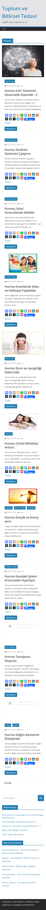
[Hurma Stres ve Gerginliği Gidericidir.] (23, 343)
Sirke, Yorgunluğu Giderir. (13, 834)
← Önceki (6, 783)
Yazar (21, 86)
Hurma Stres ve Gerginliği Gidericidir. (23, 370)
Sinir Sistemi (10, 81)
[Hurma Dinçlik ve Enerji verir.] (23, 496)
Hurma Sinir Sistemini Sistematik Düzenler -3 (21, 92)
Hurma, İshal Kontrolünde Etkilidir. (20, 210)
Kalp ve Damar (20, 508)
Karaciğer (31, 508)
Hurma (8, 725)
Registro (5, 858)
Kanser (15, 725)
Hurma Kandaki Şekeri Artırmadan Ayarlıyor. (21, 578)
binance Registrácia (10, 850)
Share (8, 123)
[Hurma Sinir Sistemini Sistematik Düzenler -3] (23, 61)
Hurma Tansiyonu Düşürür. (18, 658)
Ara (41, 798)
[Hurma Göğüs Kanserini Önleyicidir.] (23, 711)
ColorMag (17, 905)
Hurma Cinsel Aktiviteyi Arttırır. (21, 445)
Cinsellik (9, 434)
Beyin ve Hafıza (11, 277)
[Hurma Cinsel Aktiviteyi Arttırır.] (23, 421)
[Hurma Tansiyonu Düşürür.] (23, 634)
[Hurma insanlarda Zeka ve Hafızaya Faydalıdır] (23, 263)
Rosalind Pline (8, 866)
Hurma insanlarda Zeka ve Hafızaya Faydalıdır (22, 288)
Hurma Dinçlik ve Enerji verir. (21, 519)
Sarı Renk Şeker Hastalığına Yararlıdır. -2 (19, 822)
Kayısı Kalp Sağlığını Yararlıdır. (15, 830)
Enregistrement (8, 874)
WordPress (29, 905)
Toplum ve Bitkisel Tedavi (28, 901)
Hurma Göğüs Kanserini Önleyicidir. (22, 737)
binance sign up (9, 882)
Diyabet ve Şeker (11, 567)
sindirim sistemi (11, 140)
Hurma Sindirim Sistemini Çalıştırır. (18, 151)
